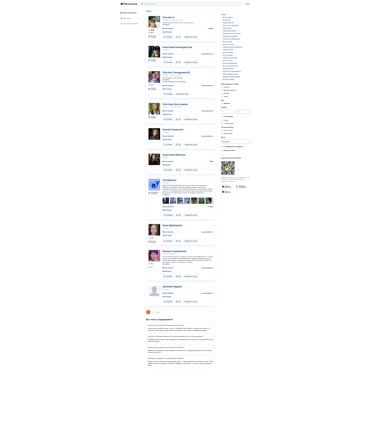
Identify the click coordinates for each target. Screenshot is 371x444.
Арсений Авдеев (172, 286)
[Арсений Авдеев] (154, 291)
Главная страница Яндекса (122, 3)
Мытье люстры (228, 60)
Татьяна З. (169, 17)
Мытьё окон (227, 20)
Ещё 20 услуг (167, 271)
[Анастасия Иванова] (154, 159)
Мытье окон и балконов (230, 25)
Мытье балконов (228, 44)
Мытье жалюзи (168, 28)
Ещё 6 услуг (167, 165)
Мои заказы (127, 18)
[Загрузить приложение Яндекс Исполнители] (235, 168)
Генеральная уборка (229, 31)
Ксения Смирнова (173, 129)
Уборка (223, 14)
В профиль (166, 24)
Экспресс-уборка (228, 79)
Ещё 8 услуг (167, 296)
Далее (158, 312)
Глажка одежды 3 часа (230, 74)
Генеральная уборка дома (231, 39)
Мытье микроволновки (230, 66)
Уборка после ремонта (230, 36)
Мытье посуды (228, 55)
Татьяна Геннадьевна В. (176, 72)
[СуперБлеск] (154, 184)
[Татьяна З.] (154, 22)
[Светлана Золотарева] (154, 108)
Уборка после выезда (230, 58)
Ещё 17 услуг (167, 89)
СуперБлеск (169, 180)
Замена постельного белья (232, 33)
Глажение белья (228, 49)
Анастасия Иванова (174, 154)
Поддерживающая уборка (231, 77)
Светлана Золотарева (175, 104)
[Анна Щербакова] (154, 230)
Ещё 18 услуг (167, 32)
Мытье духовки (228, 52)
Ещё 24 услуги (168, 57)
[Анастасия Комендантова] (154, 51)
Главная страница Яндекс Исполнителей (129, 3)
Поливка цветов (228, 68)
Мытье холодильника (230, 63)
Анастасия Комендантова (177, 47)
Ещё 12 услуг (167, 139)
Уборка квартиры (228, 22)
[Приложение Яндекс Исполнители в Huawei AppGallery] (227, 192)
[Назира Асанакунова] (154, 255)
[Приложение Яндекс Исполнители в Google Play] (241, 187)
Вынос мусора (227, 41)
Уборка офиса (227, 28)
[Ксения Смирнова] (154, 134)
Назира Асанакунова (174, 251)
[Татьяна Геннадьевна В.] (154, 77)
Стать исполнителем (130, 23)
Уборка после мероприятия (232, 71)
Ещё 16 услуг (167, 210)
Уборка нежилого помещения (232, 47)
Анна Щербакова (172, 225)
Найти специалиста (130, 13)
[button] (168, 37)
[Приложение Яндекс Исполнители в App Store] (227, 187)
